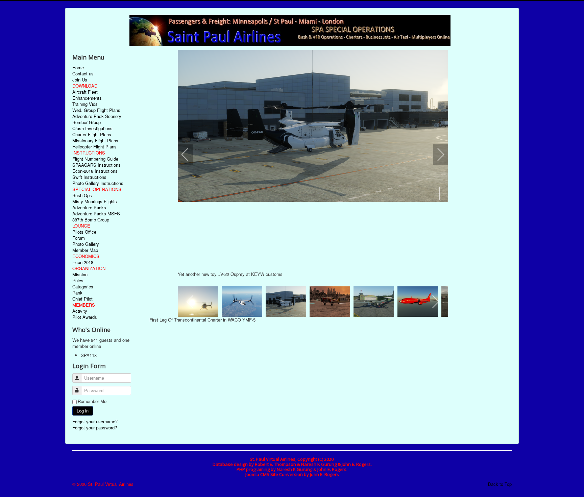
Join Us (79, 80)
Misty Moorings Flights (94, 201)
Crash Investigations (92, 128)
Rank (77, 293)
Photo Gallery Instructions (97, 183)
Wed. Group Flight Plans (96, 110)
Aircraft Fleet (85, 92)
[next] (436, 154)
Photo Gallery (85, 244)
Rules (77, 281)
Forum (78, 238)
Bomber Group (86, 122)
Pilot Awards (84, 317)
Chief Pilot (82, 299)
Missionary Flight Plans (95, 141)
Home (78, 68)
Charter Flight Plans (91, 135)
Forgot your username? (95, 421)
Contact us (83, 74)
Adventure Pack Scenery (96, 116)
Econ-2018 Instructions (95, 171)
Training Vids (85, 104)
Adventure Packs (89, 208)
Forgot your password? (94, 427)
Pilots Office (84, 232)
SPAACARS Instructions (96, 165)
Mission (80, 274)
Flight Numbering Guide (95, 159)
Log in (83, 410)
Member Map (85, 250)
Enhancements (87, 98)
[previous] (189, 154)
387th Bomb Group (90, 220)
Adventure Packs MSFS (96, 214)
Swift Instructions (89, 177)
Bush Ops (82, 195)
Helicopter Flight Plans (94, 147)
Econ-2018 (82, 262)
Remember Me (92, 401)
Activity (79, 311)
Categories (82, 287)
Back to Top (500, 484)
